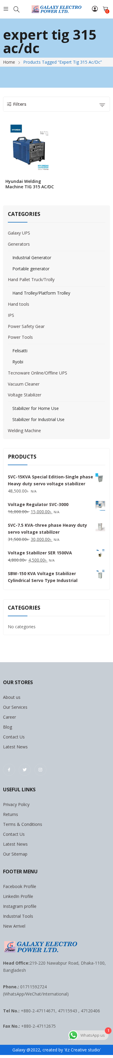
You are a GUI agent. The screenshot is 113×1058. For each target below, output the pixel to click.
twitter (25, 770)
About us (11, 697)
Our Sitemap (15, 854)
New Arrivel (14, 926)
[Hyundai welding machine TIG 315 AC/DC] (30, 149)
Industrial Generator (31, 257)
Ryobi (17, 362)
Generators (19, 244)
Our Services (15, 707)
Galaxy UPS (19, 233)
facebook (9, 770)
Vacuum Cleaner (23, 384)
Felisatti (19, 350)
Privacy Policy (16, 804)
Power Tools (20, 337)
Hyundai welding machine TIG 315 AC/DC (29, 183)
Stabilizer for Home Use (35, 408)
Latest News (15, 747)
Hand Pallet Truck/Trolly (31, 279)
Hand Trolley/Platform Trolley (41, 293)
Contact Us (14, 737)
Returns (10, 814)
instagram (40, 770)
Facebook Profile (19, 886)
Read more (52, 184)
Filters (19, 104)
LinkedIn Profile (18, 896)
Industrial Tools (18, 916)
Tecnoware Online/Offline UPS (37, 373)
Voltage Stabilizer (24, 395)
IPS (11, 315)
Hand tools (18, 304)
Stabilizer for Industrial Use (38, 419)
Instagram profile (19, 906)
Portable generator (30, 268)
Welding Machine (24, 430)
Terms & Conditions (22, 824)
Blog (7, 727)
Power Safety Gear (26, 326)
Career (9, 717)
